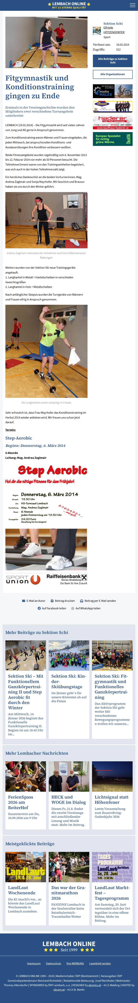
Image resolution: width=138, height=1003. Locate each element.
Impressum (34, 963)
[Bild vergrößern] (97, 31)
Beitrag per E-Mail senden (100, 601)
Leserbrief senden (100, 963)
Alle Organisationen (112, 74)
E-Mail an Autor (36, 601)
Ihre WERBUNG (75, 963)
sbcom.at (59, 990)
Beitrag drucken (65, 601)
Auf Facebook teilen (54, 608)
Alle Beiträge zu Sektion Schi (112, 61)
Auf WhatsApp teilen (88, 608)
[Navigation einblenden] (132, 5)
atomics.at (94, 985)
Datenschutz (53, 963)
